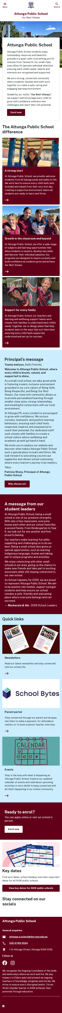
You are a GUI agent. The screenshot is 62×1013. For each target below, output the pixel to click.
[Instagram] (13, 964)
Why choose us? (17, 484)
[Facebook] (4, 964)
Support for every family (20, 310)
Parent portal (13, 711)
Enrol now (16, 112)
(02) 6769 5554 (18, 943)
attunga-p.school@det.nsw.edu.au (28, 936)
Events (9, 769)
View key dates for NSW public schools (31, 888)
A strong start (14, 170)
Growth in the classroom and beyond (28, 238)
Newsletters (12, 657)
